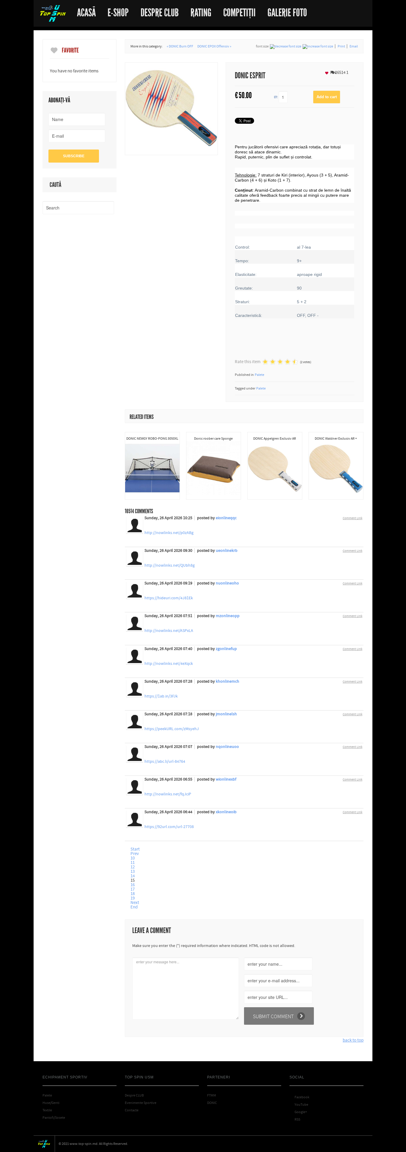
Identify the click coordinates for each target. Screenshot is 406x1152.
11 (132, 862)
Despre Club (160, 10)
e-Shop (118, 10)
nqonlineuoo (227, 746)
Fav (332, 72)
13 (132, 871)
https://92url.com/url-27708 (169, 826)
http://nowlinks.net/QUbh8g (169, 565)
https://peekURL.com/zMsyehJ (171, 729)
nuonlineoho (227, 583)
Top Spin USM (53, 13)
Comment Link (352, 518)
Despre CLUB (134, 1095)
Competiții (239, 10)
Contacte (132, 1110)
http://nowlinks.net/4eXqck (168, 663)
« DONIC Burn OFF (180, 46)
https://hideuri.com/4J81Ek (168, 598)
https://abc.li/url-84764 (164, 761)
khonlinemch (227, 681)
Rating (201, 10)
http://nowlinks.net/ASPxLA (168, 630)
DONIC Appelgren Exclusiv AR (274, 438)
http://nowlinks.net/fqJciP (167, 794)
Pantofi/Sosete (54, 1118)
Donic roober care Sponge (213, 438)
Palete (259, 375)
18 (132, 893)
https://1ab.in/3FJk (161, 696)
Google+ (298, 1112)
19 (132, 898)
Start (135, 849)
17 (132, 889)
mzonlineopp (228, 616)
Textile (47, 1110)
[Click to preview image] (171, 108)
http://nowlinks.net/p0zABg (168, 532)
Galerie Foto (287, 10)
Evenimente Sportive (140, 1103)
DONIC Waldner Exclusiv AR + (336, 438)
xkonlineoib (226, 812)
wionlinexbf (226, 779)
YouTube (298, 1104)
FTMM (211, 1095)
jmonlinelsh (226, 714)
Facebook (299, 1097)
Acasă (86, 10)
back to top (353, 1040)
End (134, 907)
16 (132, 884)
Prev (134, 853)
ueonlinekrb (226, 550)
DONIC (212, 1103)
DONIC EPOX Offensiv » (214, 46)
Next (134, 902)
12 (132, 867)
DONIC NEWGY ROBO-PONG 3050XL (152, 438)
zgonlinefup (226, 648)
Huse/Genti (51, 1103)
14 (132, 875)
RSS (294, 1119)
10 (132, 858)
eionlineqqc (226, 518)
